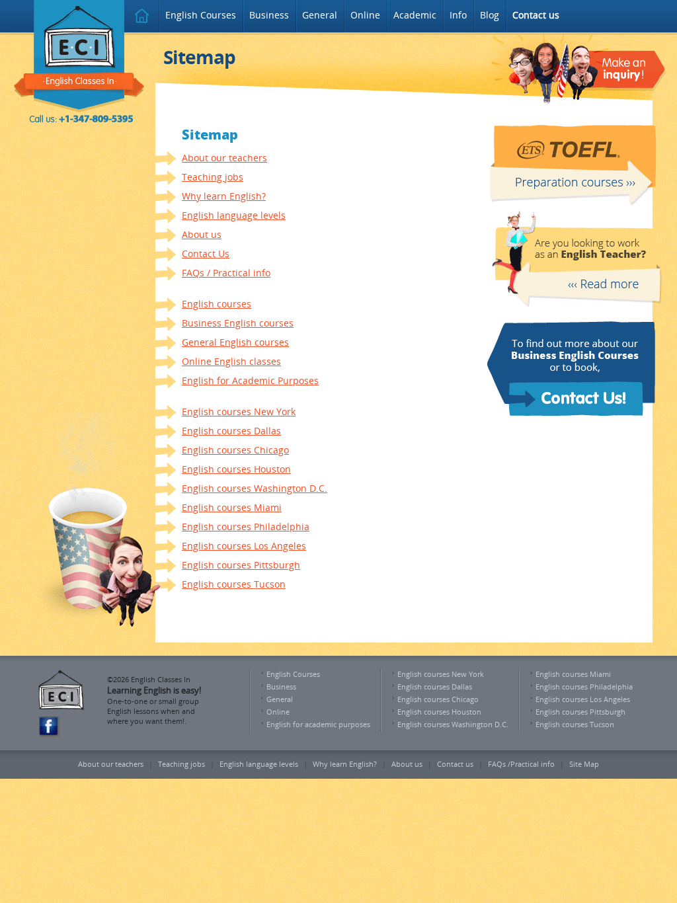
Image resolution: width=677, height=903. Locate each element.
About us (201, 234)
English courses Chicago (235, 450)
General (319, 15)
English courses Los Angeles (244, 545)
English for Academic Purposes (250, 380)
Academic (414, 15)
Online (365, 15)
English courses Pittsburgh (241, 565)
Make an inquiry (585, 69)
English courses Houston (236, 469)
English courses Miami (232, 507)
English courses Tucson (234, 584)
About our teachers (224, 157)
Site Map (584, 764)
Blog (489, 15)
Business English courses (238, 323)
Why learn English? (224, 196)
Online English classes (231, 361)
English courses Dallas (231, 430)
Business (269, 15)
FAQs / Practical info (226, 272)
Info (458, 15)
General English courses (235, 342)
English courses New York (239, 411)
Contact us (455, 764)
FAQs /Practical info (521, 764)
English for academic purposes (318, 724)
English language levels (234, 215)
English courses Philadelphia (245, 526)
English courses (216, 303)
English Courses (200, 15)
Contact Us (205, 253)
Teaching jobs (212, 177)
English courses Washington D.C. (254, 488)
